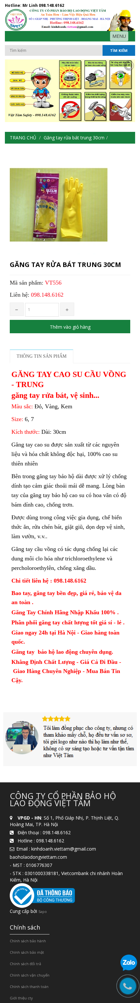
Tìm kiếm (119, 50)
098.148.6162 (51, 5)
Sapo (42, 911)
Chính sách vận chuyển (29, 975)
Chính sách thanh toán (29, 986)
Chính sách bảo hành (28, 940)
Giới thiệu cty (21, 997)
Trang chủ (23, 137)
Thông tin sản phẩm (41, 356)
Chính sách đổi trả (25, 963)
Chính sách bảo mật (27, 952)
